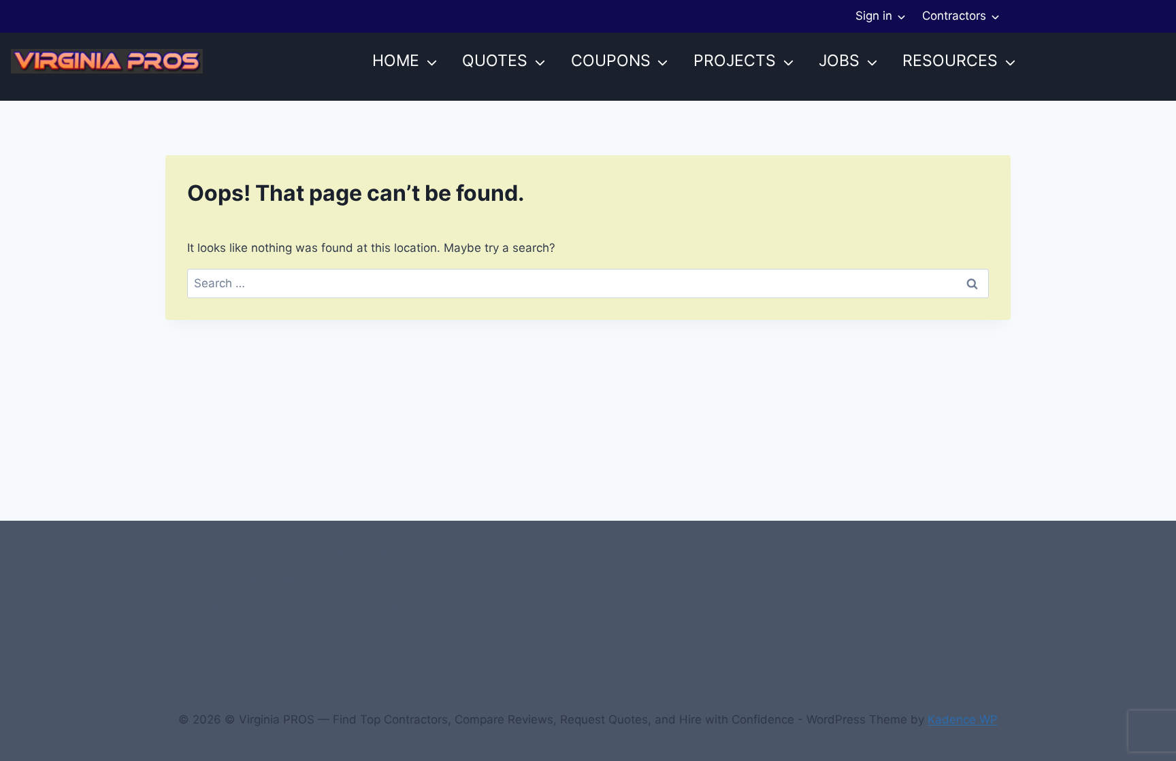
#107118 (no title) (239, 553)
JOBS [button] (839, 60)
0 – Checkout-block (353, 553)
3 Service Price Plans (258, 604)
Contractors (954, 15)
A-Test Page (364, 604)
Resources (950, 60)
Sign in (873, 15)
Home (395, 60)
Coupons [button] (611, 60)
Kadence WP (963, 719)
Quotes (494, 60)
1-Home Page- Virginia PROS (299, 578)
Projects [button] (734, 60)
